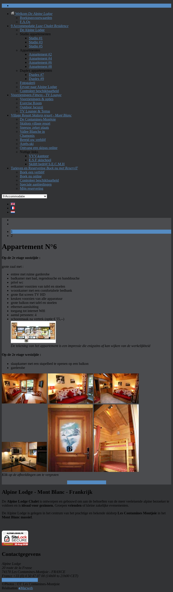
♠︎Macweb (25, 588)
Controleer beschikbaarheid (86, 482)
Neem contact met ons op (20, 580)
